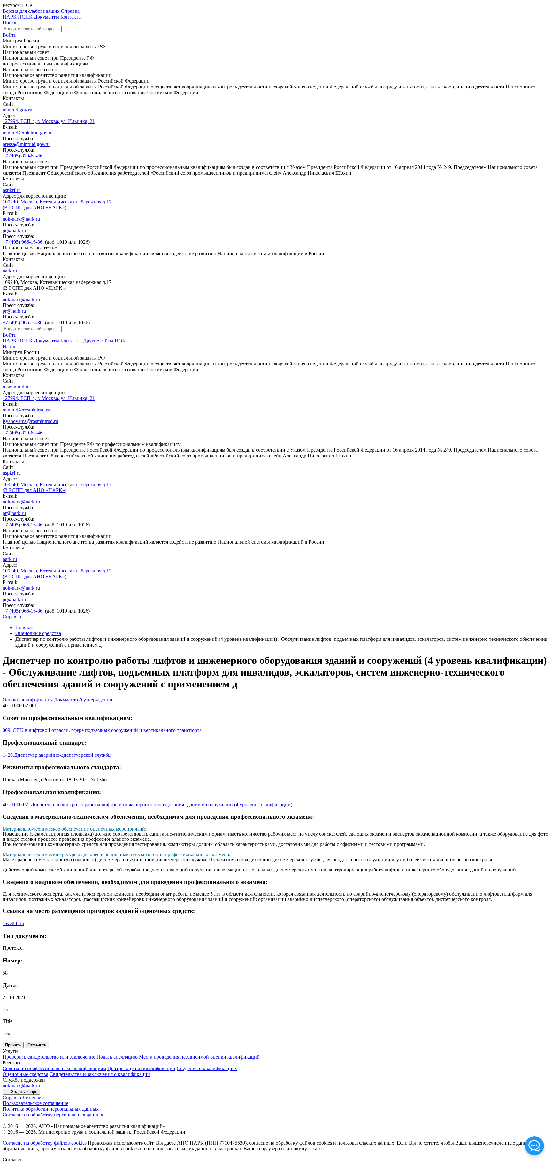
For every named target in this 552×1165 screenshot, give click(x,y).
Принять (13, 1045)
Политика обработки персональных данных (51, 1109)
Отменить (36, 1045)
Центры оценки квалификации (141, 1068)
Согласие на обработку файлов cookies (45, 1143)
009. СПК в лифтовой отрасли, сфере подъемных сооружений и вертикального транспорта (102, 730)
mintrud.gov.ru (17, 109)
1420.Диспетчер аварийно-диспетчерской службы (57, 755)
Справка (70, 11)
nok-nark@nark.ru (21, 219)
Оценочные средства (38, 633)
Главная (24, 627)
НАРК (10, 16)
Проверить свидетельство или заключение (49, 1057)
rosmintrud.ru (16, 386)
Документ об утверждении (83, 699)
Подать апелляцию (117, 1057)
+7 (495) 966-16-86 (22, 242)
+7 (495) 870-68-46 (22, 155)
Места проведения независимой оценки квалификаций (199, 1057)
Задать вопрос (25, 1091)
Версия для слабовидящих (31, 11)
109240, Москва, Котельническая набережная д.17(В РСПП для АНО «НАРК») (57, 204)
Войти (10, 35)
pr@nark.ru (14, 230)
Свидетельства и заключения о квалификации (100, 1074)
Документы (46, 16)
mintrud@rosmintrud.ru (26, 409)
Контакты (71, 16)
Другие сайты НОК (104, 340)
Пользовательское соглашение (35, 1103)
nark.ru (10, 270)
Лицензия (33, 1097)
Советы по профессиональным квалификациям (54, 1068)
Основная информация (28, 699)
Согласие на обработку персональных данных (53, 1114)
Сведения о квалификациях (207, 1068)
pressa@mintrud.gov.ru (26, 144)
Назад (9, 346)
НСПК (25, 16)
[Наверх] (5, 1010)
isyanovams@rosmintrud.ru (30, 421)
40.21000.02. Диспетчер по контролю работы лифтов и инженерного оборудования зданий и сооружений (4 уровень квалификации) (147, 804)
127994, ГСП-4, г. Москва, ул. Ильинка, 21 (49, 121)
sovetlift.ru (13, 923)
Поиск (10, 22)
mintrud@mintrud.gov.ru (28, 132)
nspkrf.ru (12, 190)
